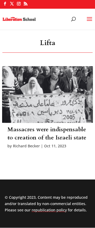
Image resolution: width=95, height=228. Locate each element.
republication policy (49, 209)
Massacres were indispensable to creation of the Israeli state (46, 133)
